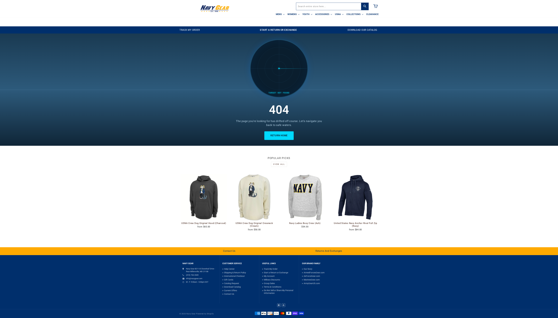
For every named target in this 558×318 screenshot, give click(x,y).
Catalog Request (231, 283)
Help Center (229, 269)
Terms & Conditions (272, 287)
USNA (338, 14)
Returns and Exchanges (328, 251)
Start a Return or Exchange (276, 272)
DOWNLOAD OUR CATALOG (362, 30)
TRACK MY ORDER (189, 30)
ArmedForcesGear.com (314, 272)
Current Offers (230, 290)
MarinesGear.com (312, 280)
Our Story (308, 269)
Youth (306, 14)
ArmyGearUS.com (312, 283)
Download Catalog (232, 287)
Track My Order (271, 269)
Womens (292, 14)
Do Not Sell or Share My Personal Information (278, 291)
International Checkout (234, 276)
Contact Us (229, 251)
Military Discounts (272, 280)
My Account (269, 276)
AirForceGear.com (312, 276)
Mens (279, 14)
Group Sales (269, 283)
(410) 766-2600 (192, 275)
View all (279, 164)
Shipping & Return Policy (235, 272)
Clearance (372, 14)
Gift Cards (228, 280)
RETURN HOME (279, 135)
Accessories (322, 14)
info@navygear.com (194, 278)
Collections (353, 14)
